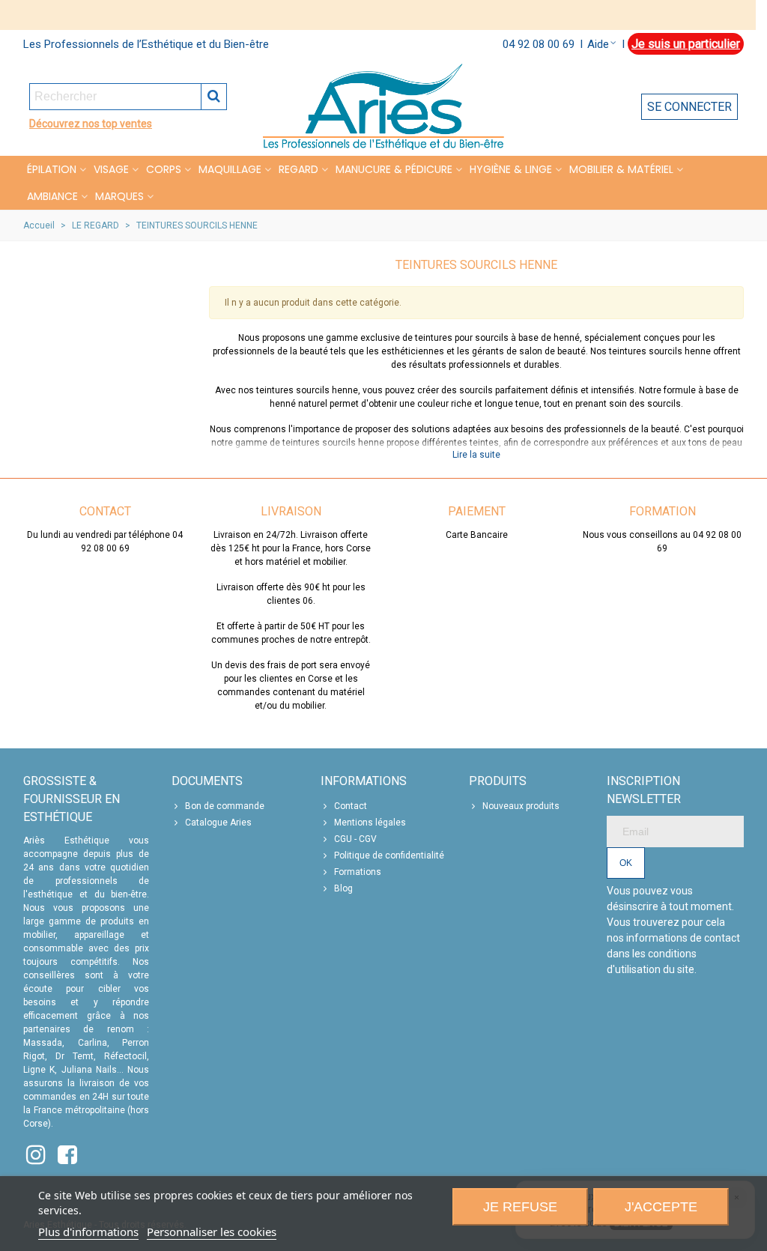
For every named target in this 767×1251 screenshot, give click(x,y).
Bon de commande (224, 806)
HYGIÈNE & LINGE (511, 169)
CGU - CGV (355, 839)
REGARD (298, 169)
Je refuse (520, 1206)
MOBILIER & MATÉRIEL (621, 169)
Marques (119, 196)
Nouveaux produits (521, 806)
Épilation (51, 169)
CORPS (163, 169)
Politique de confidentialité (389, 855)
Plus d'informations (88, 1231)
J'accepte (661, 1206)
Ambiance (52, 196)
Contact (350, 806)
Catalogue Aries (218, 822)
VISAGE (111, 169)
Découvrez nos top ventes (90, 124)
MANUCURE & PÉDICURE (394, 169)
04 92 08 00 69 (539, 44)
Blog (343, 888)
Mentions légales (370, 822)
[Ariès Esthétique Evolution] (383, 107)
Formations (357, 872)
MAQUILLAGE (229, 169)
